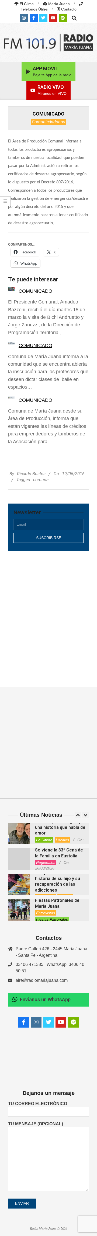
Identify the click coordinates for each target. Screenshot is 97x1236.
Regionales (45, 862)
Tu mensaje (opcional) (35, 1124)
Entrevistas (45, 913)
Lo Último (44, 840)
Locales (62, 840)
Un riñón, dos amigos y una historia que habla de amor (60, 827)
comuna (40, 479)
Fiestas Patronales (52, 919)
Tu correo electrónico (37, 1103)
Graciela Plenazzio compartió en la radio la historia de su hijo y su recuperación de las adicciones (58, 878)
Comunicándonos (48, 121)
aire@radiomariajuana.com (42, 980)
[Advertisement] (48, 612)
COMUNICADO (35, 291)
